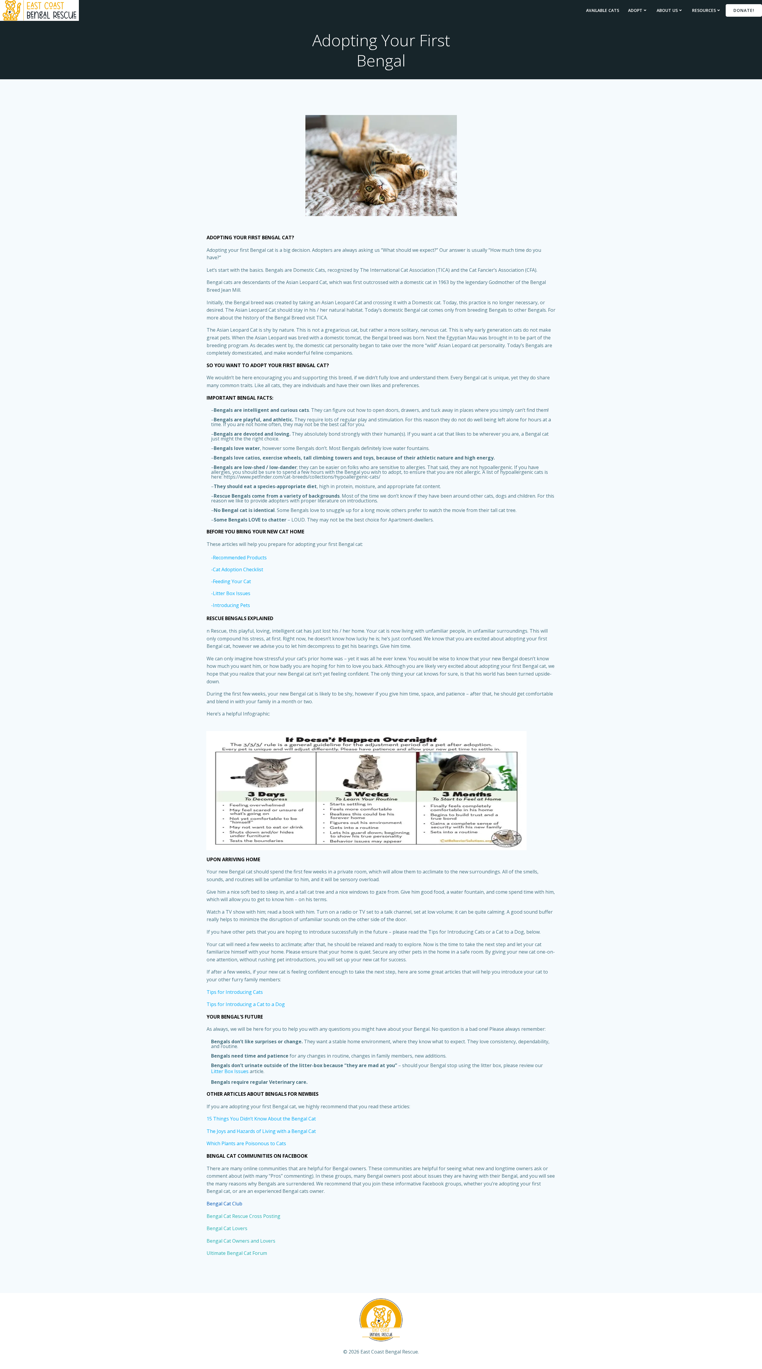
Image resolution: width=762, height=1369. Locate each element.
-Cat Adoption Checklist (237, 569)
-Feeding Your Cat (231, 581)
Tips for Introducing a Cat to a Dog (246, 1004)
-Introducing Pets (230, 605)
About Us (667, 10)
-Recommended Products (239, 557)
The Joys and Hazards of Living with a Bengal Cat (261, 1131)
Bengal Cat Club (224, 1203)
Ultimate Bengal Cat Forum (237, 1253)
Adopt (635, 10)
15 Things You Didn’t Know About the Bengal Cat (261, 1118)
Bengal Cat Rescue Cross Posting (243, 1216)
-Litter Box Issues (230, 593)
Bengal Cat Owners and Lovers (241, 1241)
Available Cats (602, 10)
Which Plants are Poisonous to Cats (246, 1143)
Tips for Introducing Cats (235, 992)
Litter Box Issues (230, 1071)
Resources (704, 10)
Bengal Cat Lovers (227, 1228)
